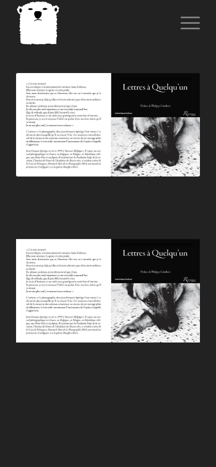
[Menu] (184, 23)
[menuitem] (184, 23)
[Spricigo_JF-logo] (89, 23)
